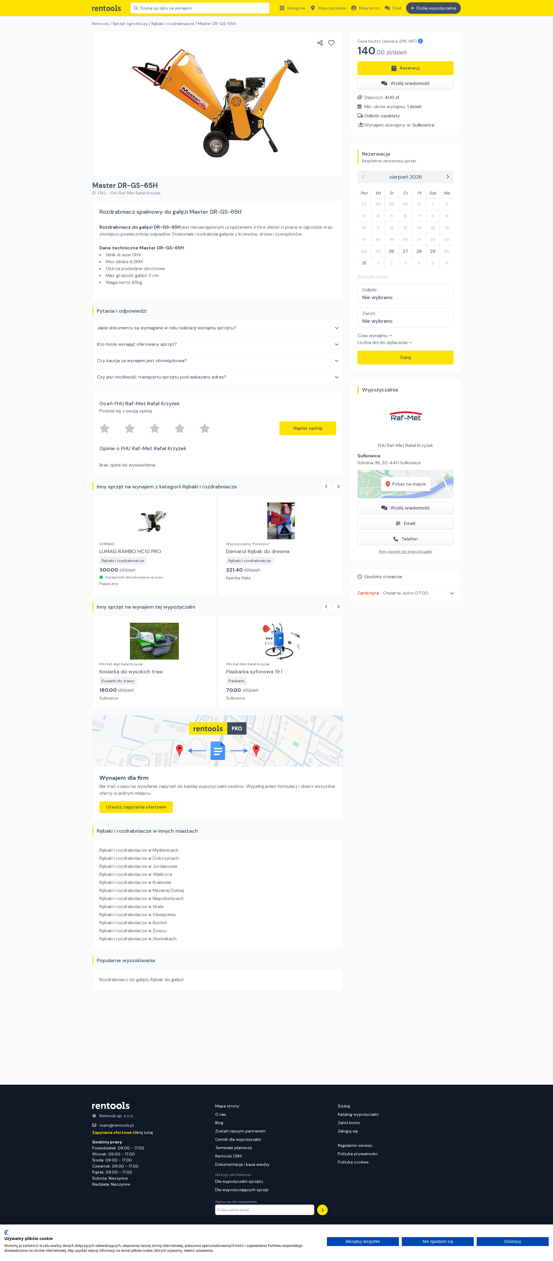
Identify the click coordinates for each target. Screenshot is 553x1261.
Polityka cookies (353, 1162)
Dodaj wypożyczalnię (436, 8)
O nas (220, 1114)
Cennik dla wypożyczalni (238, 1139)
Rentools (100, 23)
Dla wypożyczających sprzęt (242, 1189)
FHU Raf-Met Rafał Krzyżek (405, 445)
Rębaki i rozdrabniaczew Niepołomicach (141, 898)
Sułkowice (423, 125)
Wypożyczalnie (332, 8)
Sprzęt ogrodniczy (130, 23)
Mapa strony (227, 1106)
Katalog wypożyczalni (358, 1114)
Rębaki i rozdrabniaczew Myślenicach (139, 850)
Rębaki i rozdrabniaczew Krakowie (135, 882)
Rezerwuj (410, 68)
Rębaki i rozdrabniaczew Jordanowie (138, 866)
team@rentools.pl (116, 1125)
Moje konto (369, 8)
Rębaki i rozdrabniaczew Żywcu (132, 931)
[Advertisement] (217, 1037)
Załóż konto (349, 1122)
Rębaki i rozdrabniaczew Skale (131, 906)
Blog (219, 1122)
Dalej (405, 357)
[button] (406, 593)
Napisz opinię (307, 428)
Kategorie (296, 8)
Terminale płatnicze (233, 1147)
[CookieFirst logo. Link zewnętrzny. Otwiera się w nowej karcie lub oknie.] (6, 1232)
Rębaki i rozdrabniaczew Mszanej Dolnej (141, 890)
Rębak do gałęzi (166, 980)
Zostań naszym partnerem (240, 1131)
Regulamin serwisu (355, 1145)
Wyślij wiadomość (410, 83)
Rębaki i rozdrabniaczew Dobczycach (139, 858)
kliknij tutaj (122, 1132)
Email (409, 523)
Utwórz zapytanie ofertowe (136, 807)
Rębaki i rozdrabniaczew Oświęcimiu (137, 915)
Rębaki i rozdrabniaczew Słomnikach (138, 939)
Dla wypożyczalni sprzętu (239, 1181)
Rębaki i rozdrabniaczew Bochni (133, 923)
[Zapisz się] (322, 1210)
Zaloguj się (348, 1131)
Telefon (410, 539)
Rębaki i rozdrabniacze (172, 23)
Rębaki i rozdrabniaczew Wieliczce (135, 874)
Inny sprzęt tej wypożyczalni (405, 551)
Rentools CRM (228, 1156)
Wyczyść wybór (372, 276)
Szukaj (344, 1106)
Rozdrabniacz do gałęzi (123, 980)
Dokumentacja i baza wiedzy (242, 1164)
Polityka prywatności (358, 1153)
